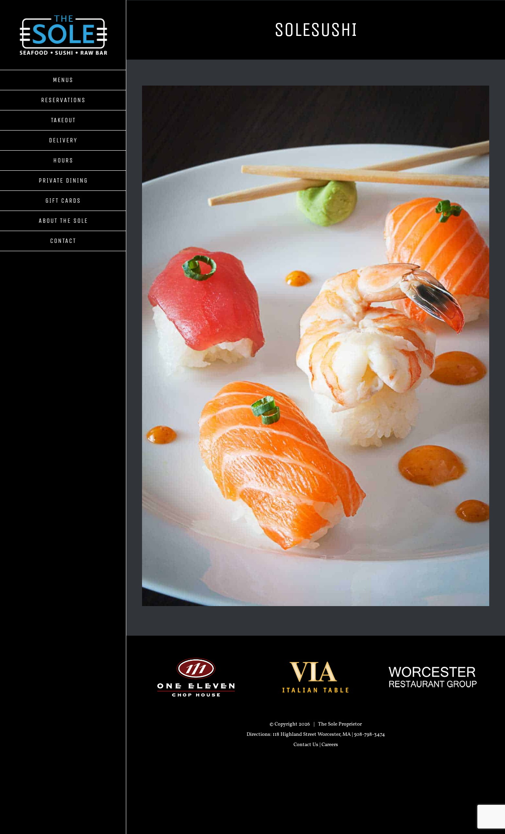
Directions (258, 734)
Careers (330, 744)
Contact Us (306, 744)
